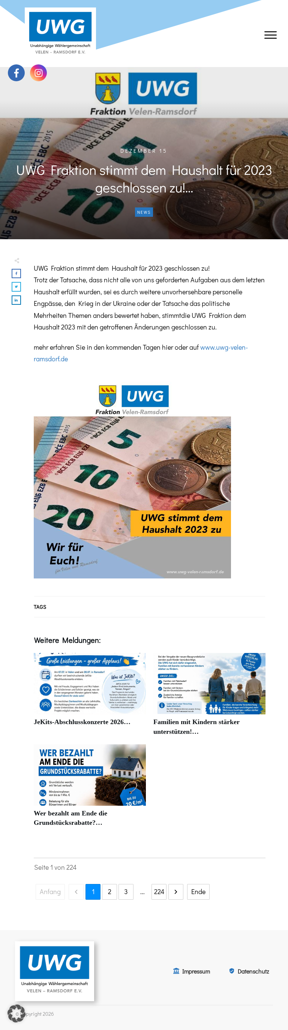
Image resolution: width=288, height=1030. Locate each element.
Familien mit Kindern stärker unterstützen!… (209, 698)
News (144, 212)
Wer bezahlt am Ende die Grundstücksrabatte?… (90, 789)
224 (159, 891)
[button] (16, 1013)
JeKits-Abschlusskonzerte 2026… (90, 698)
